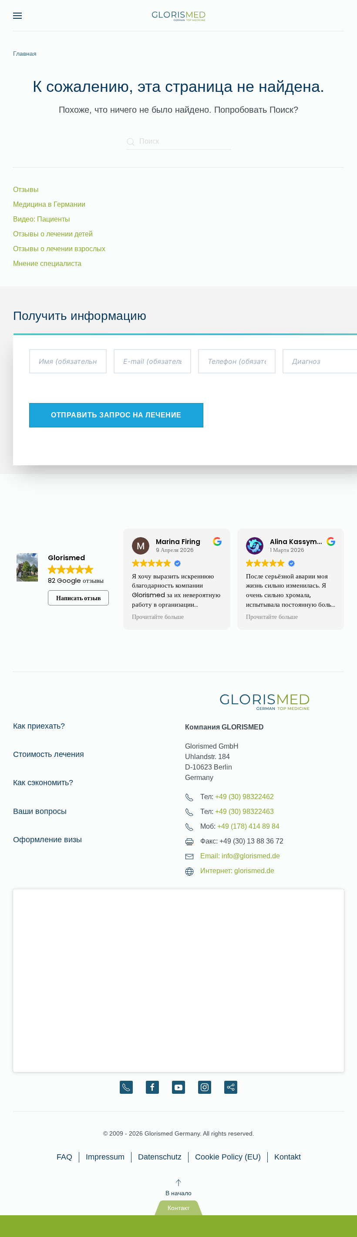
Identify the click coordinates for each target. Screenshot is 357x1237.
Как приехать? (39, 726)
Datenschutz (160, 1157)
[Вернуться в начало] (178, 15)
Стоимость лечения (48, 754)
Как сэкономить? (43, 782)
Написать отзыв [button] (78, 598)
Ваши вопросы (40, 811)
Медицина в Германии (49, 204)
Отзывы (26, 189)
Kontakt (287, 1157)
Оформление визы (47, 839)
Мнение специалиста (47, 263)
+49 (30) (244, 796)
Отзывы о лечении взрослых (59, 248)
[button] (17, 15)
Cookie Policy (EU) (228, 1157)
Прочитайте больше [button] (158, 617)
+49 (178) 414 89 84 (248, 826)
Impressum (105, 1157)
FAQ (64, 1157)
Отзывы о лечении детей (53, 234)
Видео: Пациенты (41, 219)
